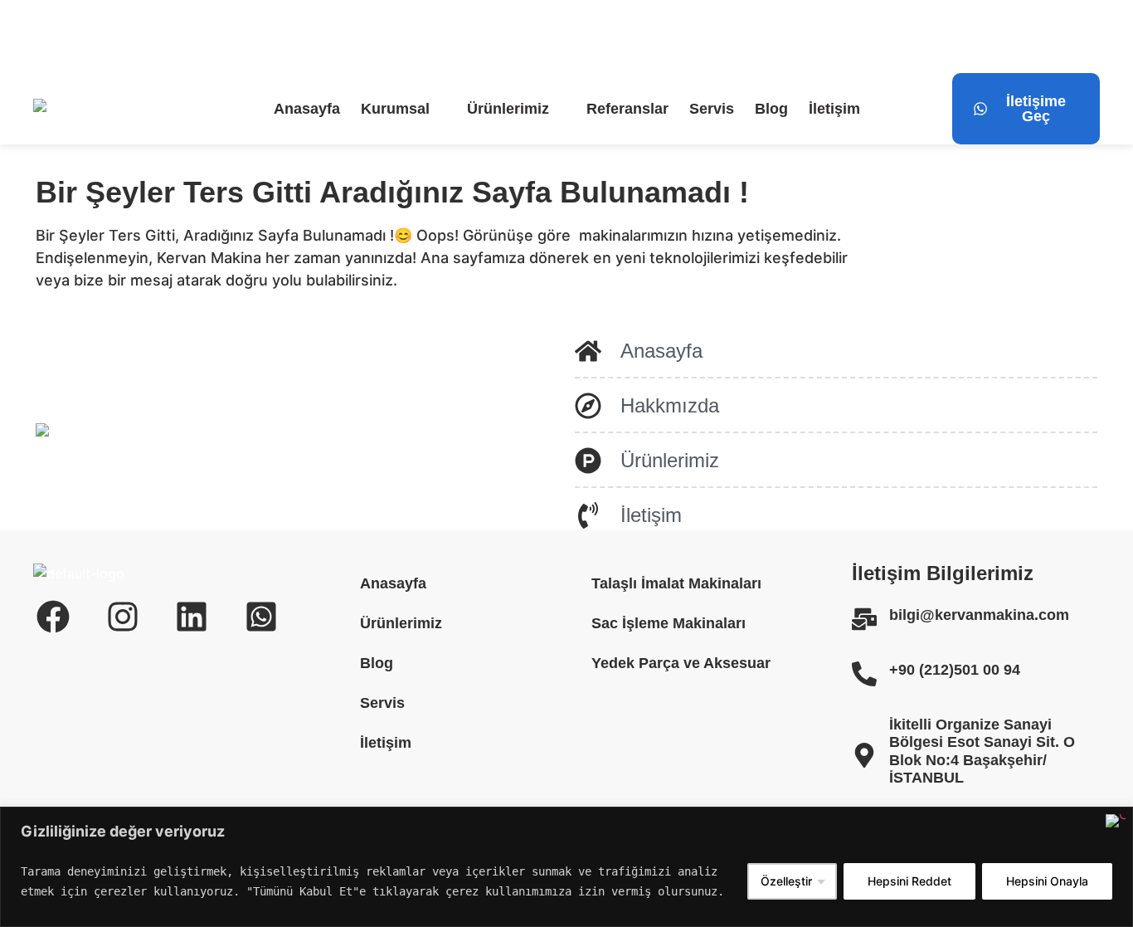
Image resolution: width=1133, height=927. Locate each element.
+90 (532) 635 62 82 (491, 36)
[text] (378, 881)
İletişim (834, 108)
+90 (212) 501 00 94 (319, 36)
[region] (566, 867)
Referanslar (627, 108)
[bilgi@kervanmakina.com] (43, 36)
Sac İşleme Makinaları (668, 623)
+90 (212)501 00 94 (954, 669)
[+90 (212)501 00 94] (864, 673)
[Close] (1116, 821)
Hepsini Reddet (909, 881)
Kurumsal (395, 108)
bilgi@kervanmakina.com (146, 36)
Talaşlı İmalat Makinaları (676, 583)
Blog (771, 108)
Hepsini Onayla (1047, 881)
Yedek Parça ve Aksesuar (681, 663)
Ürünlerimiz (508, 108)
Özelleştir (786, 881)
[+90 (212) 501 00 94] (240, 36)
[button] (403, 108)
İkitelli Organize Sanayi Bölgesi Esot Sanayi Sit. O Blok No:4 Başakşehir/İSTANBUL (982, 751)
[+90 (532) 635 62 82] (413, 36)
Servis (711, 108)
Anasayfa (307, 108)
